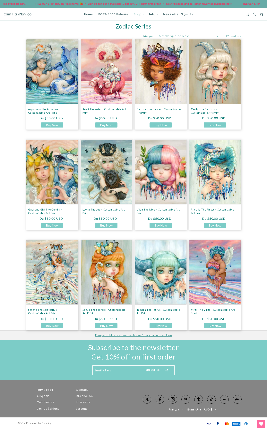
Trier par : (148, 36)
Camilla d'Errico (18, 14)
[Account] (254, 14)
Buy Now (52, 125)
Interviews (83, 402)
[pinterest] (185, 399)
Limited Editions (48, 408)
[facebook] (160, 399)
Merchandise (46, 402)
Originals (43, 396)
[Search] (247, 14)
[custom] (172, 399)
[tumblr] (198, 399)
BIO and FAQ (84, 396)
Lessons (81, 408)
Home (88, 14)
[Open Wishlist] (261, 424)
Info (153, 14)
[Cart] (261, 14)
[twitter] (147, 399)
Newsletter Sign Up (178, 14)
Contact (82, 389)
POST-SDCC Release (113, 14)
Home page (45, 389)
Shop (139, 14)
